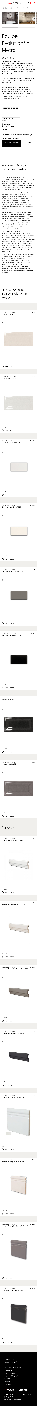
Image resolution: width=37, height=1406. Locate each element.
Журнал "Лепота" (10, 1370)
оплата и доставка (26, 93)
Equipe (18, 7)
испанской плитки (28, 64)
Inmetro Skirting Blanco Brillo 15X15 (13, 1097)
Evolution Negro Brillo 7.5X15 (11, 635)
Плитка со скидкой (10, 1362)
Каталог (11, 7)
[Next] (34, 19)
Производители (9, 1365)
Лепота (23, 1389)
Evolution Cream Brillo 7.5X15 (11, 507)
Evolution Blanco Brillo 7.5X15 (11, 443)
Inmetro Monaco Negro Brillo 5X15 (13, 1033)
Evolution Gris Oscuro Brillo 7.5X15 (13, 571)
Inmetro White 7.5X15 (9, 378)
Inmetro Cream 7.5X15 (9, 314)
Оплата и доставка (10, 1373)
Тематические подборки (12, 1368)
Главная (4, 7)
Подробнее (18, 339)
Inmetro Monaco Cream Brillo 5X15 (13, 905)
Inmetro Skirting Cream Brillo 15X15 (13, 1162)
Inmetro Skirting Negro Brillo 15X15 (13, 1290)
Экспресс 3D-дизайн (11, 1376)
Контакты (7, 1384)
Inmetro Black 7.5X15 (8, 700)
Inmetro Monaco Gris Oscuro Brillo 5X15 (15, 969)
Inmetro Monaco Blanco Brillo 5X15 (13, 840)
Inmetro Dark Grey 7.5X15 (10, 764)
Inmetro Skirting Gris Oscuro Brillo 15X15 (15, 1226)
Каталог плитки (9, 1359)
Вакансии (7, 1382)
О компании (8, 1379)
